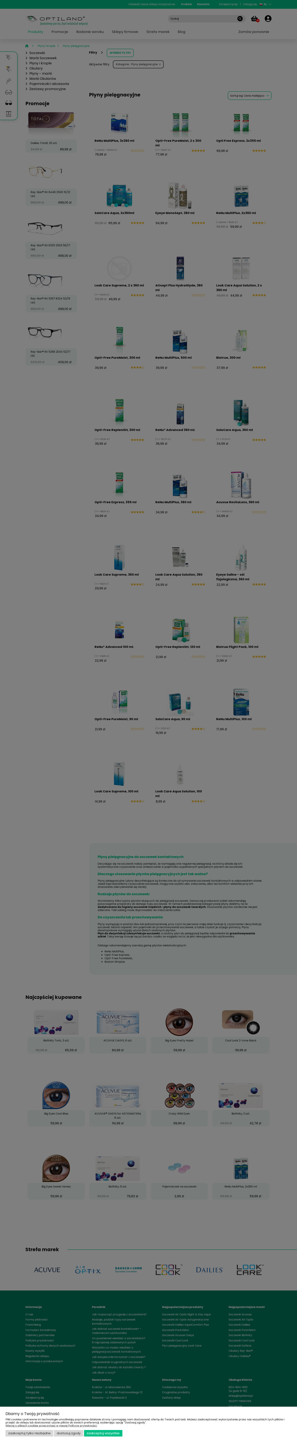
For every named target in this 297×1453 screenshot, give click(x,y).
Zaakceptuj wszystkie (103, 1433)
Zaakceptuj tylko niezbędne (29, 1433)
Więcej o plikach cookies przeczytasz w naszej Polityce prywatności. (51, 1426)
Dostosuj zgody (69, 1433)
